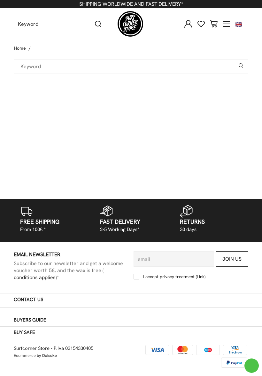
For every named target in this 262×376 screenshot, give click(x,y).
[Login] (188, 24)
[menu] (226, 24)
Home (20, 48)
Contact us (28, 299)
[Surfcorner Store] (130, 24)
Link (200, 276)
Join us (232, 259)
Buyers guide (30, 320)
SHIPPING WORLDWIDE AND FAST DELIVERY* (131, 4)
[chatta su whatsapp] (251, 365)
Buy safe (24, 332)
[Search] (98, 24)
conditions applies (35, 277)
